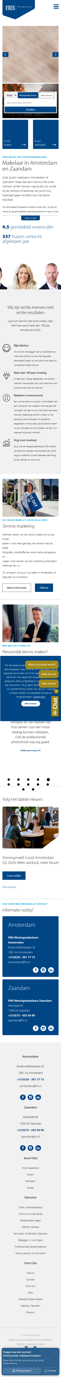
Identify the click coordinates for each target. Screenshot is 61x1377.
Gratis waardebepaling (30, 1207)
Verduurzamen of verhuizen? (30, 1253)
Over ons (30, 1286)
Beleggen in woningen (30, 1240)
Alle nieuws (9, 887)
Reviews (30, 1312)
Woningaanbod (30, 1167)
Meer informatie (17, 588)
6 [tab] (8, 784)
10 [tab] (47, 784)
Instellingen (39, 696)
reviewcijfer (43, 227)
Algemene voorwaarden (21, 1339)
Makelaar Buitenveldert (30, 1299)
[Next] (56, 54)
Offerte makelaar (30, 1227)
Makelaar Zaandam (30, 1305)
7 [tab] (18, 784)
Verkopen (30, 1181)
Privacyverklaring (43, 1339)
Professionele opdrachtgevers (30, 1246)
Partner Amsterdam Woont (30, 1344)
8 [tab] (28, 784)
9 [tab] (38, 784)
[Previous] (5, 54)
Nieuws (30, 1272)
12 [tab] (33, 789)
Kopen (30, 1174)
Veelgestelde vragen (30, 1220)
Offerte (44, 588)
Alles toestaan (30, 703)
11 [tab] (23, 789)
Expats (30, 1187)
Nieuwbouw (47, 95)
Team (30, 1292)
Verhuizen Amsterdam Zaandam (30, 1233)
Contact (30, 1279)
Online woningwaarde (30, 1213)
